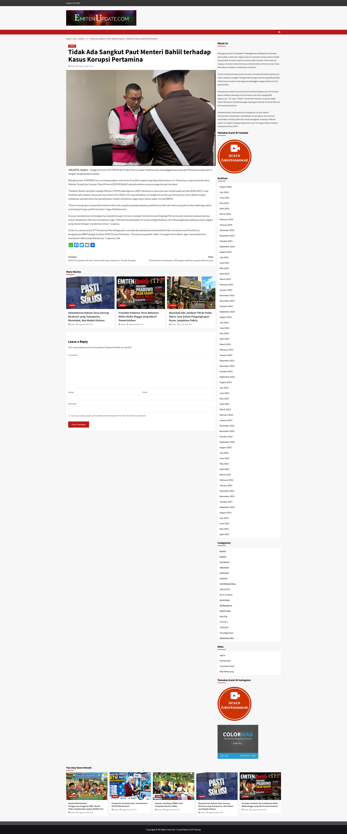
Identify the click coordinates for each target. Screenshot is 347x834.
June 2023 (224, 393)
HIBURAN (224, 567)
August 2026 (226, 187)
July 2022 (224, 453)
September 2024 (227, 311)
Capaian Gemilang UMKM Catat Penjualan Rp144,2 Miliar (169, 805)
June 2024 (224, 328)
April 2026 (224, 208)
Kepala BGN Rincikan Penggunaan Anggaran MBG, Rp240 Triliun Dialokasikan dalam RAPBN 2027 (86, 806)
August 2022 (226, 447)
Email (144, 392)
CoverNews (182, 829)
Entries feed (225, 660)
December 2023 (227, 360)
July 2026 (224, 192)
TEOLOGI (224, 627)
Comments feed (227, 666)
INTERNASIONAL (228, 584)
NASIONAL (225, 600)
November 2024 (227, 301)
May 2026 (224, 203)
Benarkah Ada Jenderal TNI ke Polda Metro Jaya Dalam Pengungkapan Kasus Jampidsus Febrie (190, 316)
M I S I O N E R (226, 595)
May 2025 (224, 268)
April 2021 (224, 534)
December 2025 (227, 230)
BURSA (223, 557)
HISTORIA (224, 573)
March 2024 (225, 344)
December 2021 (227, 491)
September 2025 (227, 246)
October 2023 (226, 371)
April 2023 (224, 404)
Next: (181, 258)
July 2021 (224, 518)
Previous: (102, 258)
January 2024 (226, 355)
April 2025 (224, 273)
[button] (279, 32)
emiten (72, 66)
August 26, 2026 (83, 324)
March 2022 (225, 474)
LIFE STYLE (225, 589)
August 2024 (226, 317)
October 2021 (226, 501)
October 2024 (226, 306)
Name (71, 392)
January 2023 (226, 420)
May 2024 (224, 333)
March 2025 (225, 279)
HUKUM (72, 46)
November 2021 (227, 496)
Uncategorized (226, 633)
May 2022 (224, 463)
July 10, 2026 (183, 324)
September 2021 (227, 507)
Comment (73, 355)
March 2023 (225, 409)
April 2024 (224, 339)
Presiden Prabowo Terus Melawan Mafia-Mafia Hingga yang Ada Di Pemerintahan (139, 316)
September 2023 (227, 377)
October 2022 (226, 436)
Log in (222, 655)
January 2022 (226, 485)
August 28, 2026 (83, 812)
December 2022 (227, 425)
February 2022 (226, 480)
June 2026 (224, 197)
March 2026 (225, 214)
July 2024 (224, 322)
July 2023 (224, 387)
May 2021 (224, 529)
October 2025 (226, 241)
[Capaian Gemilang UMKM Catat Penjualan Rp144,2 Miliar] (173, 786)
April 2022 (224, 469)
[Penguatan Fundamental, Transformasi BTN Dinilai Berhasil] (130, 786)
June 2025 (224, 263)
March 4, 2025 (84, 66)
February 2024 (226, 349)
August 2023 (226, 382)
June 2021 (224, 523)
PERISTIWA (225, 611)
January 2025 (226, 290)
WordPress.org (227, 671)
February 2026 (226, 219)
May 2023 (224, 398)
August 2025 (226, 252)
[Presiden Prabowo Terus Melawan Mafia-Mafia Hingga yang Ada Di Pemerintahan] (141, 293)
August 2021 (226, 512)
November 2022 (227, 431)
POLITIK (223, 616)
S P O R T (224, 622)
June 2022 (224, 458)
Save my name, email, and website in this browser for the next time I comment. (108, 415)
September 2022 (227, 442)
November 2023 (227, 366)
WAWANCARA (227, 638)
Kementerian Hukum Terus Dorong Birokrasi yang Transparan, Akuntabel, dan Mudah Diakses (88, 316)
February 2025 (226, 284)
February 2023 (226, 415)
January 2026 (226, 225)
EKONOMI (224, 562)
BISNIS (223, 551)
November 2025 (227, 235)
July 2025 (224, 257)
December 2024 (227, 295)
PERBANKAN (226, 605)
